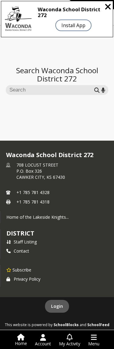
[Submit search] (97, 90)
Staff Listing (25, 242)
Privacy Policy (27, 279)
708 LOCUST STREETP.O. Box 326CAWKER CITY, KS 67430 (40, 171)
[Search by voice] (103, 90)
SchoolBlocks (66, 324)
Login (57, 306)
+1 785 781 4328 (33, 192)
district (20, 233)
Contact (21, 251)
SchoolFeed (98, 324)
